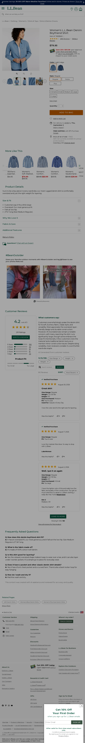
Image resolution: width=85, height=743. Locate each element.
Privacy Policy (64, 736)
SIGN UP (76, 722)
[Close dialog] (81, 705)
